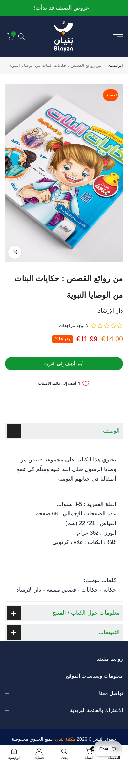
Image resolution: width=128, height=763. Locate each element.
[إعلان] (64, 8)
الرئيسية (115, 65)
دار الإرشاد (110, 311)
